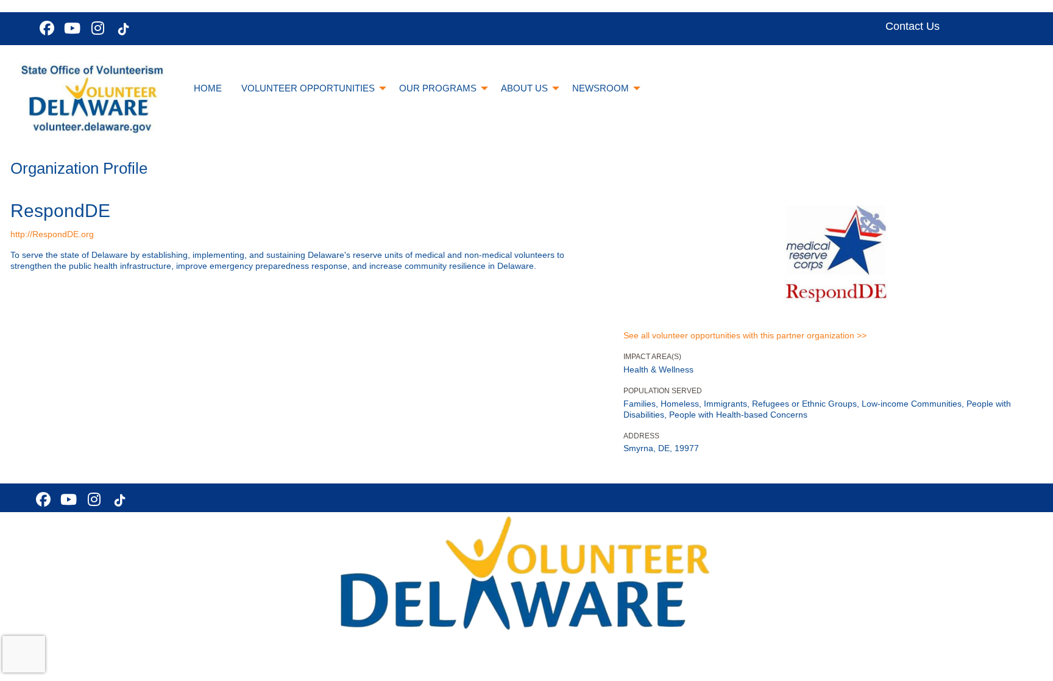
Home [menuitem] (208, 88)
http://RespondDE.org (52, 234)
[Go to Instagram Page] (96, 28)
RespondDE (60, 211)
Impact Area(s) (652, 356)
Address (641, 436)
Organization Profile (78, 168)
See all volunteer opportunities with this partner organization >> (745, 335)
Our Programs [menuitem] (438, 88)
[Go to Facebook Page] (45, 28)
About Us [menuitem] (524, 88)
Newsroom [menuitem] (600, 88)
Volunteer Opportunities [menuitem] (308, 88)
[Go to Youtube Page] (70, 28)
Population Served (662, 391)
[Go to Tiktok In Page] (122, 29)
